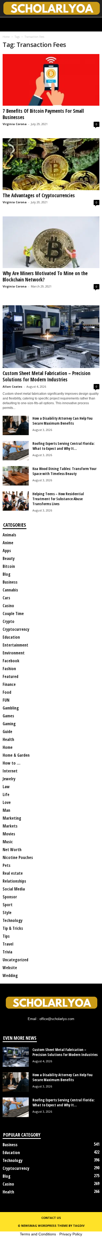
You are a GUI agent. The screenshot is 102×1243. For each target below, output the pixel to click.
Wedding (10, 975)
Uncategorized (15, 960)
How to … (11, 763)
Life (6, 794)
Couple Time (13, 613)
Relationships (14, 881)
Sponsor (10, 897)
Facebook (11, 661)
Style (7, 912)
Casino (8, 606)
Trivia (7, 952)
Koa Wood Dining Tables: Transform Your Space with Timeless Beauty (64, 471)
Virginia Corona (15, 124)
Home (6, 37)
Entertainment (15, 645)
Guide (7, 731)
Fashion (9, 668)
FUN (6, 700)
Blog (6, 574)
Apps (7, 550)
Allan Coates (12, 386)
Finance (9, 684)
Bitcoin (9, 566)
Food (7, 692)
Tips (6, 936)
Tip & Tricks (13, 928)
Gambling (11, 708)
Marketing (12, 818)
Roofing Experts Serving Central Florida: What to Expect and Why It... (63, 446)
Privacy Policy (70, 1234)
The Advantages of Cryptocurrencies (39, 195)
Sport (8, 905)
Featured (10, 676)
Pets (6, 865)
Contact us (51, 1218)
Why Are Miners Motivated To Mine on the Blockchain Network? (45, 276)
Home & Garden (16, 755)
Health (8, 739)
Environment (14, 653)
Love (7, 802)
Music (8, 842)
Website (10, 967)
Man (6, 810)
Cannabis (10, 590)
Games (8, 716)
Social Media (14, 889)
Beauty (9, 558)
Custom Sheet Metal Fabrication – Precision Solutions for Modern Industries (46, 376)
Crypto (8, 621)
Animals (9, 535)
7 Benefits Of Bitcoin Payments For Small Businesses (43, 114)
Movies (9, 834)
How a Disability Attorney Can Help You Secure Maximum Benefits (62, 421)
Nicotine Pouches (18, 857)
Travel (8, 944)
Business (10, 582)
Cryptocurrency (16, 629)
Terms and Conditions (38, 1234)
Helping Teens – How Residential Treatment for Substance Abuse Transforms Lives (58, 498)
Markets (10, 826)
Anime (8, 543)
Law (6, 786)
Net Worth (12, 849)
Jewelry (9, 779)
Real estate (13, 873)
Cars (6, 598)
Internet (10, 771)
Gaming (9, 724)
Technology (12, 920)
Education (11, 637)
